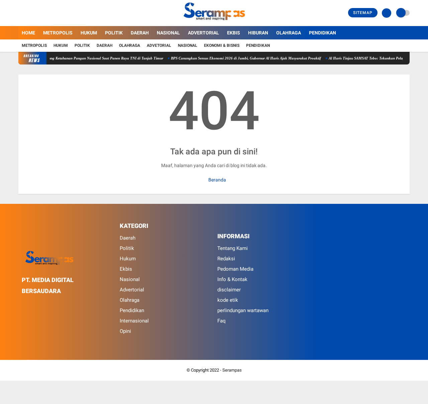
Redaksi (226, 259)
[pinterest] (51, 303)
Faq (221, 321)
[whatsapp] (42, 303)
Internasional (134, 321)
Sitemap (362, 12)
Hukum (89, 32)
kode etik (227, 300)
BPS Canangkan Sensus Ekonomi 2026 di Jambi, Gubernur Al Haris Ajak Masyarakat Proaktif (236, 58)
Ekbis (233, 32)
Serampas (232, 370)
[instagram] (38, 13)
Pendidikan (322, 32)
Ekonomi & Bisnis (221, 45)
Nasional (168, 32)
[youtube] (47, 13)
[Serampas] (214, 22)
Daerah (140, 32)
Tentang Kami (232, 248)
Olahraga (288, 32)
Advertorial (203, 32)
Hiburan (258, 32)
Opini (125, 331)
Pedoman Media (235, 269)
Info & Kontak (232, 279)
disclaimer (229, 290)
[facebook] (20, 13)
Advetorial (159, 45)
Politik (114, 32)
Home (28, 32)
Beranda (216, 179)
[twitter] (29, 13)
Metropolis (58, 32)
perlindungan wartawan (243, 310)
